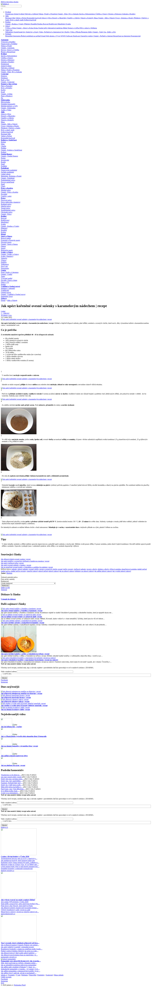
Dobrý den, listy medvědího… (11, 781)
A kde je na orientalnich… (10, 793)
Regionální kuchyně (34, 18)
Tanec (3, 276)
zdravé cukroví (53, 571)
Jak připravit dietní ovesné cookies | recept (15, 559)
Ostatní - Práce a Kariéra (9, 192)
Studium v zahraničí (8, 288)
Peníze (3, 158)
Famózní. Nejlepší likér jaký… (11, 783)
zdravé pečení (43, 571)
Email (43, 36)
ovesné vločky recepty (65, 569)
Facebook (4, 680)
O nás (18, 975)
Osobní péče (42, 28)
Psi (2, 98)
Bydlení (8, 12)
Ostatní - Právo (6, 214)
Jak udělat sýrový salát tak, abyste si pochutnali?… (18, 973)
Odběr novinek (6, 977)
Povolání (4, 194)
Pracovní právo (6, 200)
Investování (5, 160)
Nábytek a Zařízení (32, 14)
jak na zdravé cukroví (66, 571)
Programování (136, 36)
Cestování (4, 74)
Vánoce (3, 260)
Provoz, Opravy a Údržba (10, 50)
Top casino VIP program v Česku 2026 (14, 902)
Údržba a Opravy (102, 14)
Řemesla (84, 32)
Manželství (62, 24)
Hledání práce (6, 190)
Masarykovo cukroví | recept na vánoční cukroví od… (20, 912)
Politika (3, 148)
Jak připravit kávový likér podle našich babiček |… (18, 953)
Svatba (68, 24)
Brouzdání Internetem (13, 36)
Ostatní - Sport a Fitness (9, 244)
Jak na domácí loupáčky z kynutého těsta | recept (19, 746)
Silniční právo (6, 206)
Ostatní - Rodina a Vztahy (14, 24)
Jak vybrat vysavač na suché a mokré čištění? (18, 900)
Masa (96, 18)
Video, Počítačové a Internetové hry (52, 32)
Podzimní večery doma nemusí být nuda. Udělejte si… (20, 862)
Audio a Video (6, 110)
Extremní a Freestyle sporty (10, 240)
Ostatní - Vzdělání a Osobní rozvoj (13, 294)
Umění (3, 270)
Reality (3, 162)
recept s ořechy (92, 569)
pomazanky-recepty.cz (9, 957)
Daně (3, 164)
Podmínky (41, 975)
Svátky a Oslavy (7, 252)
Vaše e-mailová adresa (8, 671)
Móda (65, 28)
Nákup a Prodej (6, 46)
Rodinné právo (6, 204)
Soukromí (49, 975)
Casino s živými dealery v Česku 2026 (15, 856)
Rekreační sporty (7, 250)
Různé (3, 234)
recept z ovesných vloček (48, 569)
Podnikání (5, 168)
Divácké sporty (6, 242)
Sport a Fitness (6, 236)
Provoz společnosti (7, 182)
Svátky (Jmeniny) (7, 256)
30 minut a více (6, 315)
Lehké (3, 311)
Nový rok (4, 266)
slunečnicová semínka (129, 569)
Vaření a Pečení (21, 18)
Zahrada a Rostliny (129, 14)
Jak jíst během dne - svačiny (11, 727)
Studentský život (7, 296)
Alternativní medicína (55, 28)
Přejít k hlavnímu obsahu (9, 2)
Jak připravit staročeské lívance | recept (16, 697)
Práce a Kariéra (7, 188)
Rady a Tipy (5, 80)
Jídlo (7, 16)
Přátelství (27, 24)
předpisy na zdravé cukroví (84, 571)
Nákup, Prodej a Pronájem (48, 14)
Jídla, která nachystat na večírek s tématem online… (19, 963)
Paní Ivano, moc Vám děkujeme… (13, 789)
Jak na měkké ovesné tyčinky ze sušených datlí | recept (21, 617)
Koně (3, 92)
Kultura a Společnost (9, 140)
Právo (3, 198)
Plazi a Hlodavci (6, 96)
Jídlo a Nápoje (12, 300)
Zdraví (7, 26)
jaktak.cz (4, 975)
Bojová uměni (6, 238)
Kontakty (11, 975)
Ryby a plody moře (17, 20)
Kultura (3, 152)
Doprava (4, 76)
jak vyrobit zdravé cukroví (121, 571)
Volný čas (8, 30)
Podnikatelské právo (8, 180)
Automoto (4, 40)
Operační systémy (86, 36)
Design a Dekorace (115, 14)
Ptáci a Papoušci (6, 86)
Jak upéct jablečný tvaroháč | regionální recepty (17, 947)
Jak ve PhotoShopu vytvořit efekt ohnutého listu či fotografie (24, 736)
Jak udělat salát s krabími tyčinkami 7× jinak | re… (18, 967)
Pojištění (4, 166)
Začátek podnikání (7, 172)
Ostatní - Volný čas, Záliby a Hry (104, 32)
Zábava (4, 298)
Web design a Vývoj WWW (56, 36)
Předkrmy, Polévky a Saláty (10, 128)
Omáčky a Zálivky (74, 18)
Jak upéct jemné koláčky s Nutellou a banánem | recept (21, 611)
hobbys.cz (4, 827)
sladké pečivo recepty (18, 571)
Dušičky (4, 262)
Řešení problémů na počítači (31, 36)
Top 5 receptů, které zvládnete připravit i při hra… (20, 943)
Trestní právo (5, 208)
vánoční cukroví (32, 571)
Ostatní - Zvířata (6, 94)
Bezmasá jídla (10, 18)
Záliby (90, 32)
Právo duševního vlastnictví (10, 202)
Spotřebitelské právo (8, 210)
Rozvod (46, 24)
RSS (2, 983)
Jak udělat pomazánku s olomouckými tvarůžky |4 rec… (20, 971)
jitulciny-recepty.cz (7, 871)
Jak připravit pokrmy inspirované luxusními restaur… (19, 908)
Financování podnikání (9, 170)
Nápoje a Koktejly (87, 18)
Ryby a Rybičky (6, 88)
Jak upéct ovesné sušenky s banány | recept (16, 565)
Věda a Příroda (75, 32)
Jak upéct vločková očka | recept (12, 563)
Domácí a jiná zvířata (9, 84)
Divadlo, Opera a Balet (9, 280)
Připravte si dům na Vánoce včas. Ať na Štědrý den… (20, 864)
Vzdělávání (5, 290)
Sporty (3, 248)
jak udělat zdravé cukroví (103, 571)
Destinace (4, 78)
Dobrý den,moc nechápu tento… (12, 779)
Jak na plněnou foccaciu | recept (13, 765)
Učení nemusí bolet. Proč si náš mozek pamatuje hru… (20, 866)
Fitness (3, 246)
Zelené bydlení (19, 14)
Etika (3, 144)
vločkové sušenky (80, 569)
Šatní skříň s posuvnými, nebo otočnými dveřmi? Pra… (20, 904)
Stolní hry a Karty (32, 32)
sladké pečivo (5, 571)
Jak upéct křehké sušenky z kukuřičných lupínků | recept (22, 623)
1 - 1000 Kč (5, 313)
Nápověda (32, 975)
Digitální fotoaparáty (8, 104)
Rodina (7, 22)
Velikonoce (5, 264)
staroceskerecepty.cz (8, 914)
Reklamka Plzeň (20, 985)
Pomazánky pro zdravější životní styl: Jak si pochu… (21, 961)
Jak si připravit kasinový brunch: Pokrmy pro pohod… (20, 945)
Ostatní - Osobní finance (9, 156)
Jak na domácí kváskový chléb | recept (15, 709)
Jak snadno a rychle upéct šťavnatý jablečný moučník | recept (24, 705)
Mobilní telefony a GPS (9, 106)
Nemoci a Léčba (74, 28)
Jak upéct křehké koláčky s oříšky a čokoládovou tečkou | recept (25, 654)
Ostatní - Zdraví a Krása (25, 28)
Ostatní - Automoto (7, 48)
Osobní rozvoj (6, 292)
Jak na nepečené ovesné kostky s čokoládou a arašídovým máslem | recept (27, 567)
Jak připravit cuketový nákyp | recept (15, 701)
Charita (3, 146)
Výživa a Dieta (10, 28)
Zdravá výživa (47, 18)
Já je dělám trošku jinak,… (10, 791)
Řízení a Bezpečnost (8, 52)
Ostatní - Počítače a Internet (103, 36)
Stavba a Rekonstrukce (87, 14)
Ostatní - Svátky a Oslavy (10, 254)
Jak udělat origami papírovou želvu (14, 756)
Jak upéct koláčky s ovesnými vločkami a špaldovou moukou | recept (25, 561)
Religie (3, 142)
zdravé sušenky (23, 569)
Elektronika (5, 100)
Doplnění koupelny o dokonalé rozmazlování (17, 869)
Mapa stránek (58, 975)
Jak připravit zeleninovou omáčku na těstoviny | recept (21, 693)
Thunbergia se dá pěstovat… (11, 775)
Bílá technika (5, 102)
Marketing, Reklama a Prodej (11, 176)
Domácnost (9, 14)
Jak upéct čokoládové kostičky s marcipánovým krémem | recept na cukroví (29, 660)
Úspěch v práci (6, 196)
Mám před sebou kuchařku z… (12, 787)
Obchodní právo (6, 212)
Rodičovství (53, 24)
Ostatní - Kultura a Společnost (11, 150)
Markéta (9, 573)
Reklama (24, 975)
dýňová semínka (115, 569)
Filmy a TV (5, 282)
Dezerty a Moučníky (59, 18)
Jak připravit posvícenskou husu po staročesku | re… (19, 955)
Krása (36, 28)
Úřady (3, 186)
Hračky (67, 32)
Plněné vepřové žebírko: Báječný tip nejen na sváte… (20, 951)
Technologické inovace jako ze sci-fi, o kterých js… (19, 858)
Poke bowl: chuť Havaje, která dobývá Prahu (17, 906)
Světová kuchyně (30, 20)
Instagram (4, 682)
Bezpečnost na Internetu (122, 36)
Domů (3, 300)
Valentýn (4, 258)
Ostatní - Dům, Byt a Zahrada (68, 14)
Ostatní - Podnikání (7, 178)
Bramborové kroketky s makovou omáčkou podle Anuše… (21, 949)
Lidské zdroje (5, 174)
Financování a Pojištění (9, 44)
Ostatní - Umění (6, 274)
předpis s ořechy (103, 569)
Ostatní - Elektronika (8, 108)
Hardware (76, 36)
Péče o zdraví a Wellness (88, 28)
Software (69, 36)
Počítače (8, 34)
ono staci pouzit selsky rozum (11, 777)
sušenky (14, 569)
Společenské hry (20, 32)
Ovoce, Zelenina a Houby (124, 18)
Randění (34, 24)
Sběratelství (9, 32)
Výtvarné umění (6, 278)
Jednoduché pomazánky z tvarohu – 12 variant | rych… (20, 969)
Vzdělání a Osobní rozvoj (10, 286)
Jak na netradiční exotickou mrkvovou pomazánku (18, 965)
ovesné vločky (34, 569)
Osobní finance (6, 154)
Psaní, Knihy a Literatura (9, 272)
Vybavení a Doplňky (8, 42)
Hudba (3, 284)
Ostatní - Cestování (7, 82)
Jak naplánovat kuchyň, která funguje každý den (18, 860)
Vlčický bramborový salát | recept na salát (15, 910)
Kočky (3, 90)
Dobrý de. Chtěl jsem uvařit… (11, 785)
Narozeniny (5, 268)
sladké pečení (142, 569)
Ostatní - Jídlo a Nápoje (106, 18)
